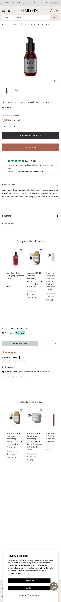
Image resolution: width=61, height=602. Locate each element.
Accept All (29, 581)
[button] (30, 166)
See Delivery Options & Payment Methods (32, 3)
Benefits (6, 216)
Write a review (20, 343)
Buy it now (30, 147)
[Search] (54, 17)
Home (5, 24)
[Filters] (49, 343)
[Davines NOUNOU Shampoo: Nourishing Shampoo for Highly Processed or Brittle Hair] (36, 258)
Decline (29, 588)
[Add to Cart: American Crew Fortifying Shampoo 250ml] (21, 250)
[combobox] (26, 17)
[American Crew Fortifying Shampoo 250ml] (16, 258)
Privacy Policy (22, 573)
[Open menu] (4, 10)
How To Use (8, 223)
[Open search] (42, 343)
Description (8, 185)
